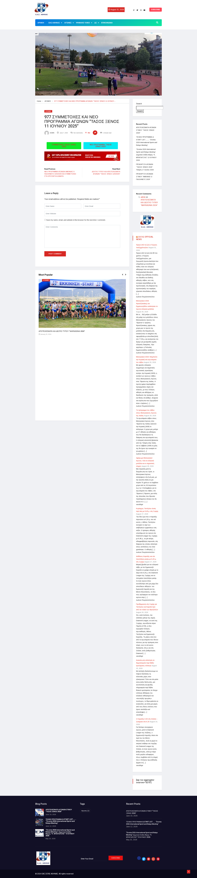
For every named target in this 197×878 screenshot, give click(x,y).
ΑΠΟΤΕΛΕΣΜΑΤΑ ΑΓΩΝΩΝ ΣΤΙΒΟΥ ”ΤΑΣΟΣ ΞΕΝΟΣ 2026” (146, 130)
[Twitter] (137, 10)
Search (139, 104)
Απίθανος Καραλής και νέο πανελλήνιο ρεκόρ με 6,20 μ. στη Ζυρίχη (146, 559)
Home (39, 101)
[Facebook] (133, 10)
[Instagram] (140, 10)
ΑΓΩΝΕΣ (48, 101)
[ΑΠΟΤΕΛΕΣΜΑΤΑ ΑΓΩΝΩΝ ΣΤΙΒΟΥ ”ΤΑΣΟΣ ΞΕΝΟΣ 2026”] (39, 812)
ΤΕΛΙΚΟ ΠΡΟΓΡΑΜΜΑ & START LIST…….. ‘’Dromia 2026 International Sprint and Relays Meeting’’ (61, 821)
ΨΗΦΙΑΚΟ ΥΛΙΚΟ (83, 23)
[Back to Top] (188, 872)
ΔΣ (95, 23)
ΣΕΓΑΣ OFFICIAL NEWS (144, 238)
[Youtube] (144, 10)
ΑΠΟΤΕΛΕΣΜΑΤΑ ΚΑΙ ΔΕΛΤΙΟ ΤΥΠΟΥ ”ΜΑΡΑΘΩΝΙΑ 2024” (62, 331)
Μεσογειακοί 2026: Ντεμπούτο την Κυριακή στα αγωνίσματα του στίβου (146, 359)
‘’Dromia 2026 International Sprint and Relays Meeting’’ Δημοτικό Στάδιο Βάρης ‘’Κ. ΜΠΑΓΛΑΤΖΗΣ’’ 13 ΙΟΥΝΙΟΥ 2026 (146, 154)
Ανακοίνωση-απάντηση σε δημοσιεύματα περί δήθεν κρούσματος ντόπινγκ (145, 663)
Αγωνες (85, 811)
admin (52, 133)
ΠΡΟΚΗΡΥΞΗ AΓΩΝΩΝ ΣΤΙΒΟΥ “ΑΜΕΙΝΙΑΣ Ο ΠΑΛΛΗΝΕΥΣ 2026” (144, 176)
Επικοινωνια (107, 23)
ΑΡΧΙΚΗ (41, 23)
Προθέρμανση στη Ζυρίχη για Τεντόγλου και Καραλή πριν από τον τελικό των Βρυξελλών (147, 607)
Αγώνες (67, 23)
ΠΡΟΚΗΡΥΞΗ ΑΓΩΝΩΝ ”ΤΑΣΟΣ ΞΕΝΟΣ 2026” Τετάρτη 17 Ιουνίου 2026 (145, 167)
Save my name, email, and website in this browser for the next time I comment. (76, 220)
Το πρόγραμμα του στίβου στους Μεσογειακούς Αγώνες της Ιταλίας (146, 413)
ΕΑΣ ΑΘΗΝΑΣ (54, 23)
